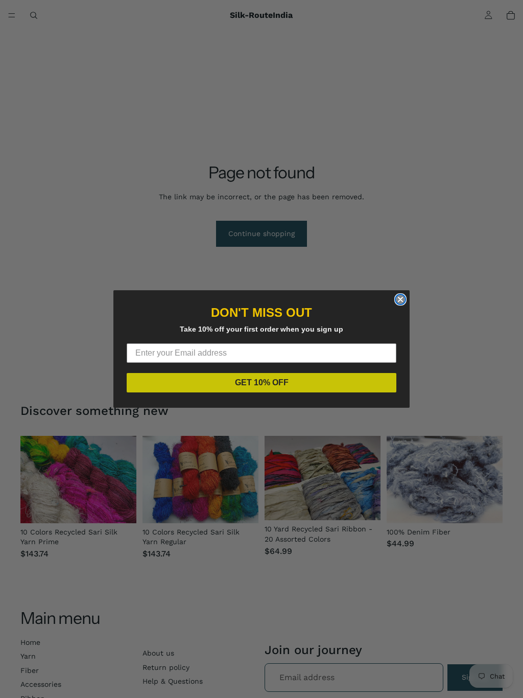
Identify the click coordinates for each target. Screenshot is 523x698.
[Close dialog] (400, 299)
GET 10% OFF (262, 382)
